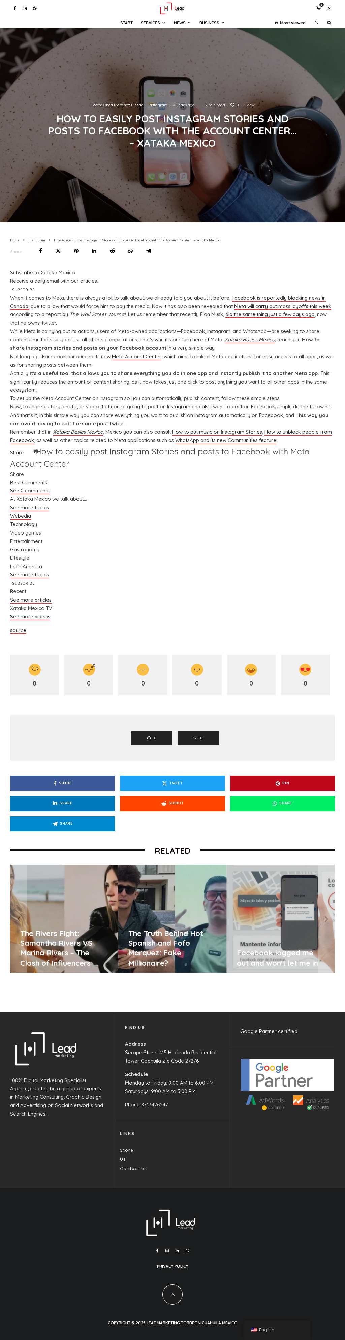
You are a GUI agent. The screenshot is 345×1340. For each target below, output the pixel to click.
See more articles (31, 600)
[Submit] (112, 250)
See (30, 490)
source (18, 630)
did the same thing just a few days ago (270, 314)
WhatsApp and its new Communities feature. (226, 440)
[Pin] (76, 250)
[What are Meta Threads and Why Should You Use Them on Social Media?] (208, 919)
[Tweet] (58, 250)
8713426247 (154, 1104)
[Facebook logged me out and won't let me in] (99, 919)
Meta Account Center (136, 356)
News (180, 22)
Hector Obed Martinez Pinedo (116, 105)
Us (123, 1159)
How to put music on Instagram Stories (217, 432)
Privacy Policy (172, 1266)
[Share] (40, 250)
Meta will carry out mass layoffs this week (282, 306)
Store (126, 1150)
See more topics (29, 507)
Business (209, 22)
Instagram (158, 105)
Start (126, 22)
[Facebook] (15, 8)
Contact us (133, 1168)
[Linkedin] (177, 1251)
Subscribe (23, 289)
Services (150, 22)
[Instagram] (25, 8)
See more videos (30, 616)
